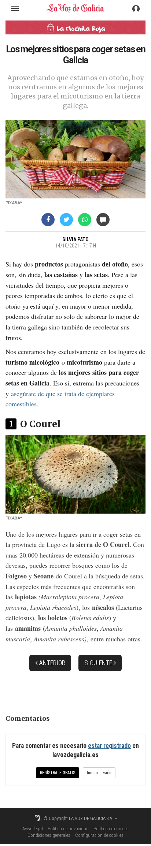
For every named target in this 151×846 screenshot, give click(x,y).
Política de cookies (111, 828)
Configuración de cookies (99, 835)
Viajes (75, 28)
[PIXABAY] (75, 159)
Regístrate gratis (57, 772)
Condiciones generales (48, 835)
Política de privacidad (68, 828)
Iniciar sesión (99, 772)
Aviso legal (32, 828)
